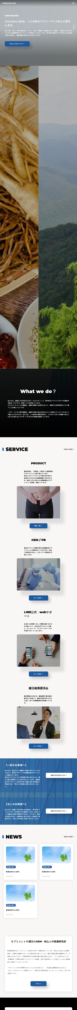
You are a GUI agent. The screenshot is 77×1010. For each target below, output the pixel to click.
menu (73, 3)
